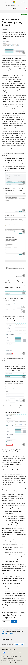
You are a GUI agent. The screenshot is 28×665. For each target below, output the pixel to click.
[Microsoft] (14, 2)
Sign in (25, 2)
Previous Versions (14, 656)
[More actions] (25, 5)
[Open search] (21, 2)
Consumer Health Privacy (7, 660)
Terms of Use (20, 660)
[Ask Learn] (26, 8)
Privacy (10, 658)
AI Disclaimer (4, 656)
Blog (21, 656)
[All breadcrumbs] (3, 5)
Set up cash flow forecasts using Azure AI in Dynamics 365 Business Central (13, 5)
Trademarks (4, 663)
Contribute (4, 658)
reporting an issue (7, 633)
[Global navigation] (1, 2)
